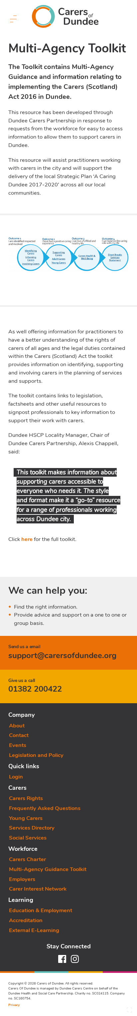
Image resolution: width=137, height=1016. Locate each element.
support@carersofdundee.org (62, 655)
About (17, 725)
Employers (22, 879)
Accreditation (26, 920)
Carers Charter (27, 859)
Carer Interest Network (38, 889)
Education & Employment (40, 910)
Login (16, 776)
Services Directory (32, 828)
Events (17, 745)
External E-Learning (34, 930)
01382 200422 (35, 689)
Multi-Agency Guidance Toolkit (47, 869)
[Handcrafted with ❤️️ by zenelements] (129, 1011)
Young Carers (26, 818)
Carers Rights (26, 798)
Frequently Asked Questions (44, 808)
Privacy (14, 1005)
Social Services (28, 838)
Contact (19, 735)
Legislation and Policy (36, 755)
